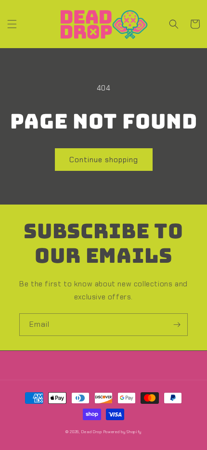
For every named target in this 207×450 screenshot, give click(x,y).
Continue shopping (103, 160)
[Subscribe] (176, 324)
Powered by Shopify (123, 432)
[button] (12, 24)
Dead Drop (91, 432)
